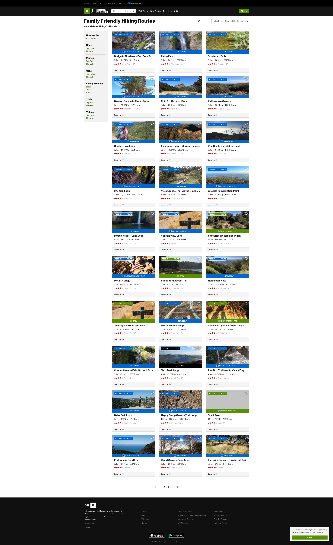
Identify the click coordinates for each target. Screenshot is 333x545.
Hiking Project (220, 511)
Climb (86, 3)
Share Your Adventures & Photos (192, 515)
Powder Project (220, 519)
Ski (120, 3)
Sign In (244, 11)
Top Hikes (167, 11)
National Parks (220, 523)
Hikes (88, 87)
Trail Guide (143, 11)
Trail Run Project (221, 515)
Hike (102, 3)
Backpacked (91, 38)
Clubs (144, 523)
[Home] (97, 11)
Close (309, 537)
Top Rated (90, 48)
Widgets (145, 519)
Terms (172, 542)
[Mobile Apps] (176, 11)
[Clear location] (247, 21)
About (144, 511)
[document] (310, 534)
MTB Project (183, 523)
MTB (94, 3)
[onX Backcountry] (134, 3)
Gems (88, 92)
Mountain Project (185, 519)
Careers (88, 527)
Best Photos (155, 11)
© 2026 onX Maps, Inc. (160, 542)
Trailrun (111, 3)
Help (143, 515)
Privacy (178, 542)
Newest (89, 51)
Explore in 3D (119, 70)
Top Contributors (185, 511)
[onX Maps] (90, 507)
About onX (89, 523)
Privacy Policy (319, 532)
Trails (88, 89)
